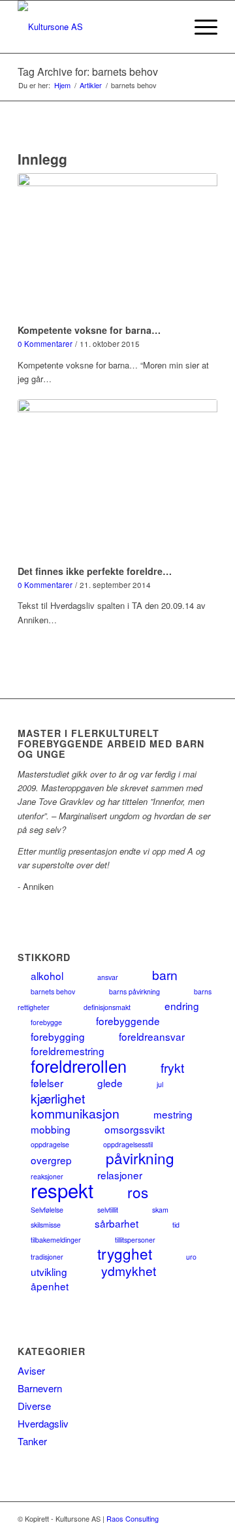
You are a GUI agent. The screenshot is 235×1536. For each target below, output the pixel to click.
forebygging (58, 1036)
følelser (47, 1082)
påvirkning (140, 1157)
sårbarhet (116, 1223)
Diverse (34, 1406)
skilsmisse (46, 1225)
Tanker (32, 1441)
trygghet (124, 1253)
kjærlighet (58, 1098)
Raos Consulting (132, 1518)
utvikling (49, 1271)
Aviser (31, 1370)
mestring (173, 1114)
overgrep (51, 1159)
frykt (172, 1067)
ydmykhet (128, 1271)
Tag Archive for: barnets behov (88, 71)
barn (165, 975)
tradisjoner (47, 1257)
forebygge (46, 1022)
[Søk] (168, 27)
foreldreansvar (152, 1036)
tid (176, 1225)
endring (181, 1005)
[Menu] (199, 27)
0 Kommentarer (45, 343)
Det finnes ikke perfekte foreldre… (95, 571)
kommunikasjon (75, 1113)
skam (160, 1210)
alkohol (47, 975)
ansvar (107, 977)
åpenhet (50, 1286)
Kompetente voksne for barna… (89, 329)
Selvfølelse (47, 1210)
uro (191, 1257)
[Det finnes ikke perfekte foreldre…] (117, 480)
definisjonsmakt (107, 1007)
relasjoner (119, 1175)
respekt (62, 1189)
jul (160, 1084)
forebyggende (128, 1020)
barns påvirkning (134, 991)
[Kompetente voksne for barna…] (117, 246)
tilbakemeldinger (56, 1240)
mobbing (50, 1129)
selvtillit (107, 1210)
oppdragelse (50, 1144)
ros (137, 1191)
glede (110, 1082)
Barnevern (40, 1388)
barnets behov (53, 991)
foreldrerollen (79, 1065)
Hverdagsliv (43, 1423)
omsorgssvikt (134, 1129)
